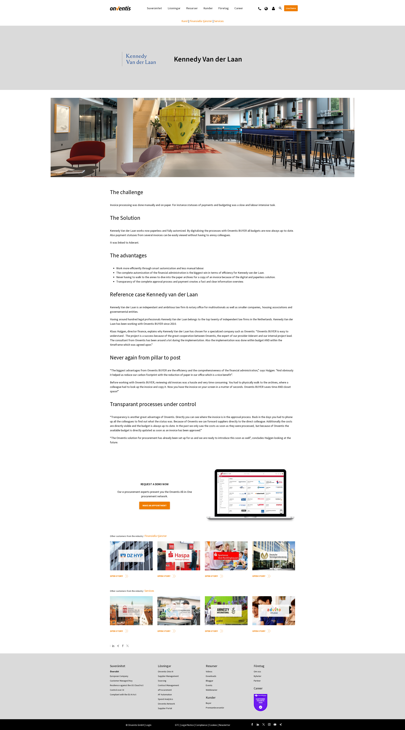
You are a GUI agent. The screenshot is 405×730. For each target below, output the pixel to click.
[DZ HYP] (131, 555)
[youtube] (275, 724)
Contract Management (168, 685)
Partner (257, 680)
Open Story (116, 576)
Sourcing (162, 680)
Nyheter (257, 676)
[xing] (280, 724)
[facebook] (252, 724)
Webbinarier (211, 689)
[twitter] (263, 724)
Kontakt (262, 8)
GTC (177, 725)
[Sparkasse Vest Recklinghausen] (226, 555)
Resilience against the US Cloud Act (126, 685)
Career (258, 688)
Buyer (208, 703)
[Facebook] (123, 646)
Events (209, 685)
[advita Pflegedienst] (273, 610)
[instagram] (269, 724)
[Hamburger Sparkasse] (178, 555)
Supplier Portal (165, 708)
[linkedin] (258, 724)
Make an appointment (155, 505)
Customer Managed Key (121, 680)
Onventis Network (166, 703)
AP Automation (165, 694)
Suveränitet (154, 8)
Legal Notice (187, 725)
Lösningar (174, 8)
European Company (119, 676)
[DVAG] (273, 555)
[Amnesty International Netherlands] (226, 610)
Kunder (208, 8)
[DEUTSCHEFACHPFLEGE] (178, 610)
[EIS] (131, 610)
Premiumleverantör (215, 707)
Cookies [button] (213, 725)
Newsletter (224, 725)
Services (219, 21)
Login (148, 725)
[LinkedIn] (113, 646)
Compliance (201, 725)
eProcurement (165, 689)
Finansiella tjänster (201, 21)
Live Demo (291, 8)
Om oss (257, 671)
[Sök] (280, 8)
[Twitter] (127, 646)
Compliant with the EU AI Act (123, 694)
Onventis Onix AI (165, 671)
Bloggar (209, 680)
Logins (273, 8)
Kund (184, 21)
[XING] (118, 646)
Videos (209, 671)
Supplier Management (168, 676)
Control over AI (117, 689)
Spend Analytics (165, 699)
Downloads (211, 676)
